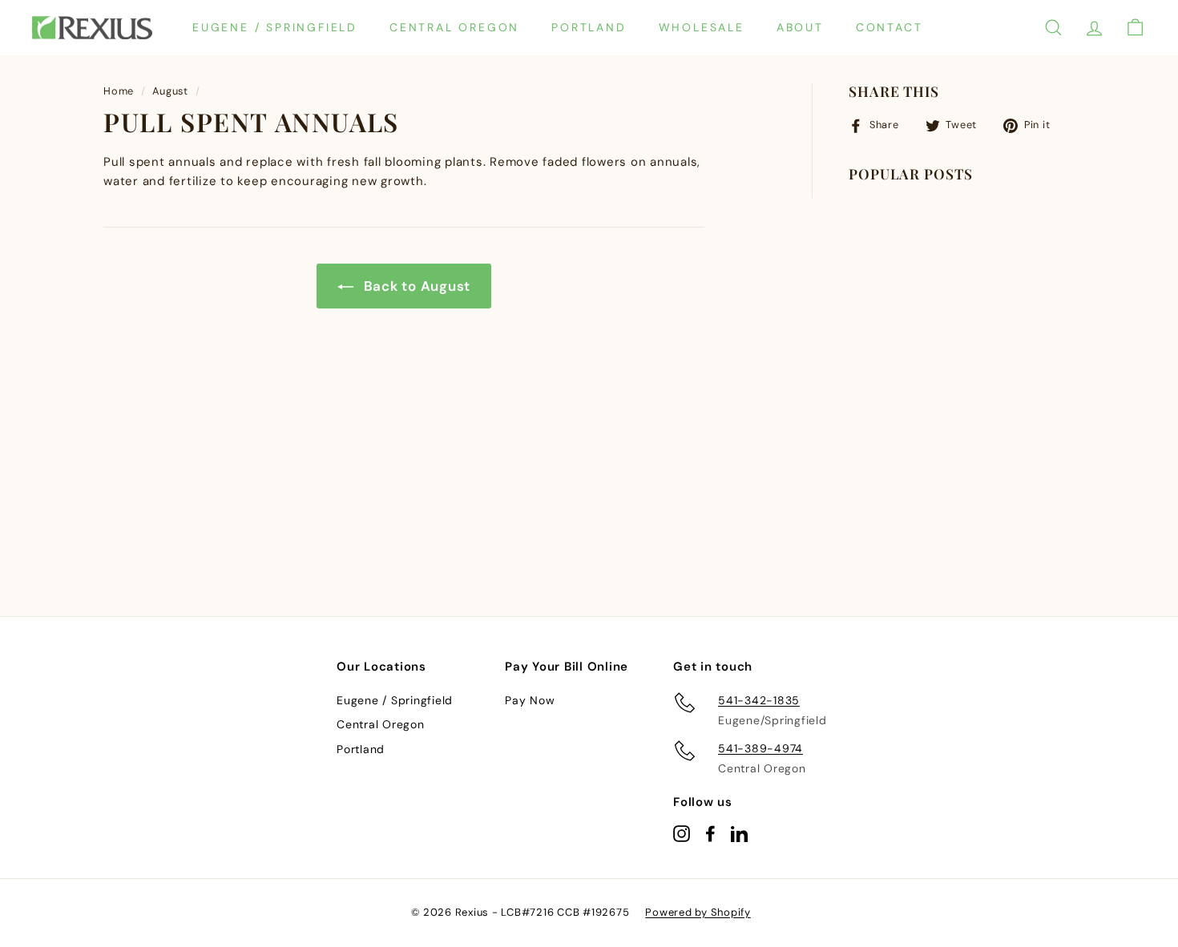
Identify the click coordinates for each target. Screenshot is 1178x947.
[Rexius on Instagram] (681, 833)
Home (118, 91)
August (170, 91)
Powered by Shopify (698, 912)
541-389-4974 (760, 748)
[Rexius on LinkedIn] (739, 833)
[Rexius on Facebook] (710, 833)
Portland (588, 27)
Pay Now (530, 700)
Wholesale (701, 27)
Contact (889, 27)
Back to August (415, 286)
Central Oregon (454, 27)
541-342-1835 (759, 700)
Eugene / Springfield (274, 27)
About (800, 27)
